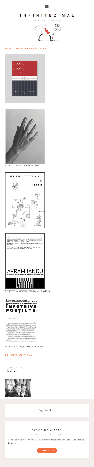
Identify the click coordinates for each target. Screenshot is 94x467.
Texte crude (57, 434)
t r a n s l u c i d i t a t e (46, 430)
